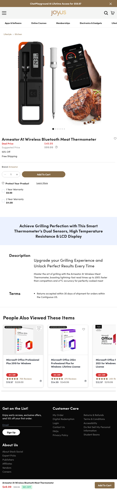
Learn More (42, 183)
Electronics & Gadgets (91, 23)
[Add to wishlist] (115, 138)
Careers (6, 471)
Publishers (8, 459)
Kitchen (18, 34)
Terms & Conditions (94, 419)
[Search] (106, 13)
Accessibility (90, 423)
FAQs (55, 431)
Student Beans (92, 434)
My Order (58, 415)
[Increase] (17, 174)
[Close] (110, 4)
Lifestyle (8, 34)
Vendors (6, 467)
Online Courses (38, 23)
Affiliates (7, 463)
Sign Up (11, 432)
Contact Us (59, 427)
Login (56, 423)
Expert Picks (9, 455)
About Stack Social (12, 451)
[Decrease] (5, 174)
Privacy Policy (60, 435)
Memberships (63, 23)
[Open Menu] (5, 13)
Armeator (13, 166)
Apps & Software (13, 23)
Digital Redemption (63, 419)
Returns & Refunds (94, 415)
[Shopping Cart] (112, 13)
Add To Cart (43, 174)
